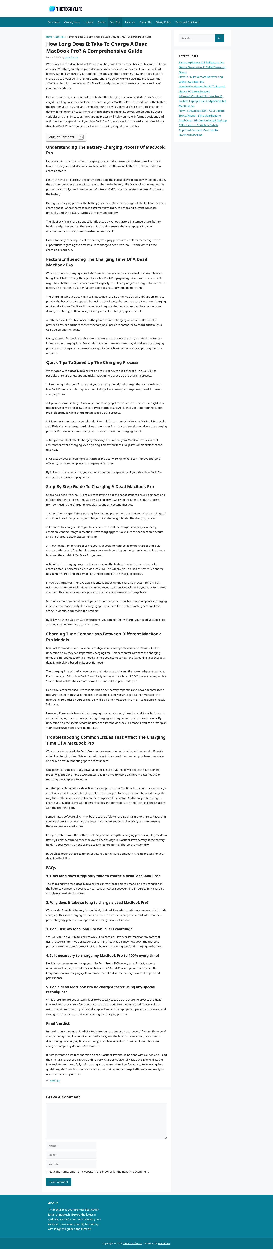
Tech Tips (115, 22)
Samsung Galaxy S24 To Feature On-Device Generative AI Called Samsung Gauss (202, 67)
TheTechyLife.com (132, 1243)
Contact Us (145, 22)
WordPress (164, 1243)
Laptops (88, 22)
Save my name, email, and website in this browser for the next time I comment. (99, 1171)
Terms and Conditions (187, 22)
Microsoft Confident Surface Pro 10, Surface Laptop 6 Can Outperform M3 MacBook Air (202, 101)
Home (49, 36)
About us (130, 22)
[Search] (219, 38)
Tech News (54, 22)
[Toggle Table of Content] (79, 137)
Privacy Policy (163, 22)
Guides (101, 22)
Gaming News (72, 22)
